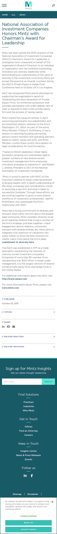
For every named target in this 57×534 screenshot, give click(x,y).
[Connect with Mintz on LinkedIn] (25, 477)
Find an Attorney (28, 431)
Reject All (28, 523)
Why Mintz (28, 411)
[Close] (52, 502)
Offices (28, 427)
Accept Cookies (28, 529)
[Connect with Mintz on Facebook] (31, 477)
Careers (28, 435)
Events (28, 459)
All (14, 15)
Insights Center (28, 451)
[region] (28, 515)
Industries (28, 406)
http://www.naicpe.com (14, 279)
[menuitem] (5, 14)
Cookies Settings (28, 516)
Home (5, 15)
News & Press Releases (28, 455)
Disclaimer (32, 494)
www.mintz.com (10, 288)
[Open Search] (53, 5)
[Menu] (4, 5)
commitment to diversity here (18, 242)
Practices (29, 402)
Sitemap (17, 494)
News (22, 15)
